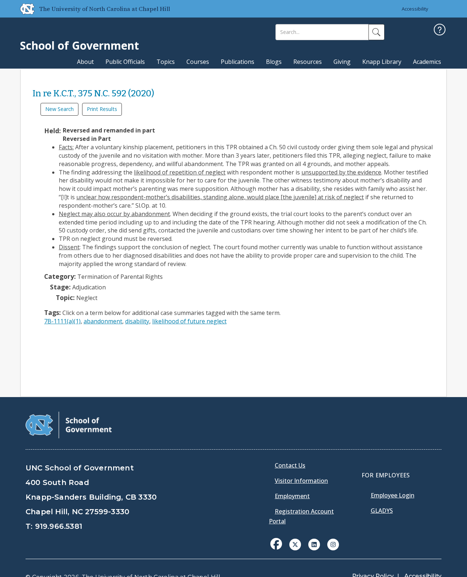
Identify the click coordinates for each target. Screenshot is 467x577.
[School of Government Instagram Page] (333, 544)
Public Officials (125, 62)
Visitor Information (301, 481)
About (85, 62)
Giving (342, 62)
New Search (59, 108)
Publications (237, 62)
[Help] (439, 30)
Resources (307, 62)
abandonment (103, 321)
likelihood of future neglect (189, 321)
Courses (197, 62)
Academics (427, 62)
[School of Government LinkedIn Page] (314, 544)
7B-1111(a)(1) (62, 321)
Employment (292, 496)
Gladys (382, 511)
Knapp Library (381, 62)
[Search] (376, 32)
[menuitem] (278, 549)
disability (137, 321)
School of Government (79, 45)
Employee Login (392, 495)
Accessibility (415, 8)
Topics (166, 62)
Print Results (102, 108)
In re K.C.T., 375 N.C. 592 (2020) (93, 93)
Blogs (274, 62)
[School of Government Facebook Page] (276, 544)
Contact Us (290, 465)
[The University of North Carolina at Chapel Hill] (24, 9)
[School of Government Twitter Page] (295, 544)
